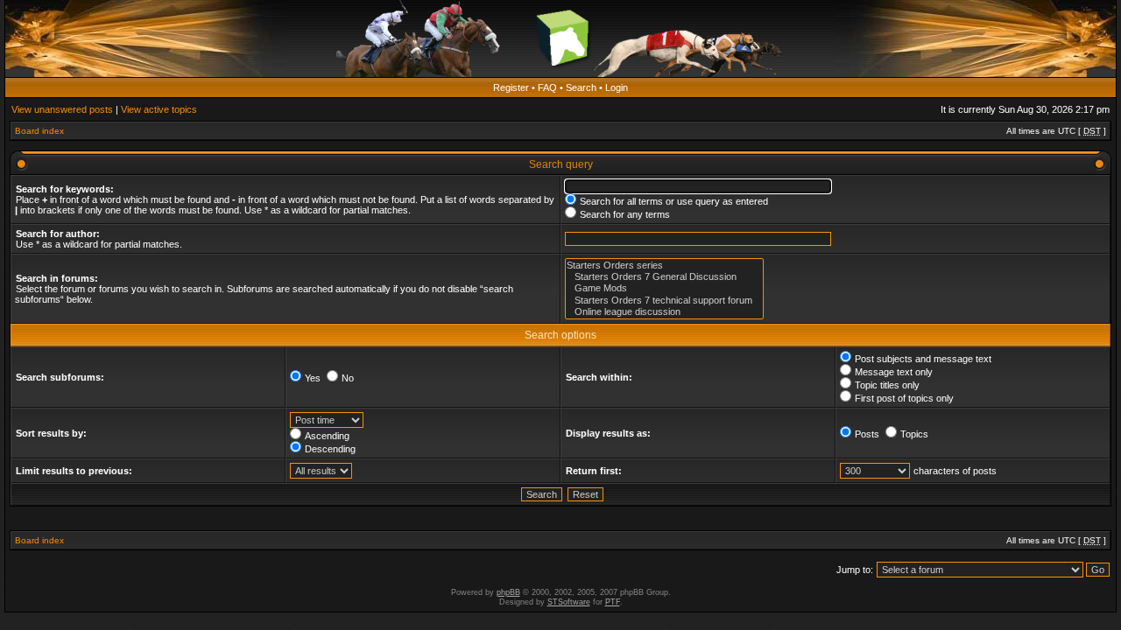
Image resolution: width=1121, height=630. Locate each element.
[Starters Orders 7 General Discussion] (664, 277)
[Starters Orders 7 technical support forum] (664, 300)
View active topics (159, 109)
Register (511, 87)
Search (581, 87)
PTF (612, 602)
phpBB (508, 592)
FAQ (547, 87)
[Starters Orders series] (664, 265)
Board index (39, 131)
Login (616, 87)
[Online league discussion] (664, 312)
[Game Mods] (664, 288)
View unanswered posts (62, 109)
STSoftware (568, 602)
